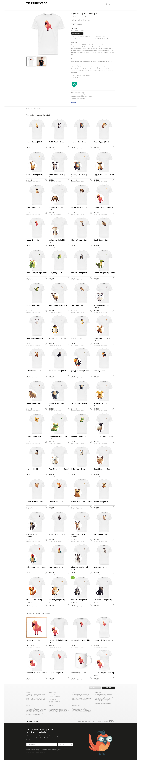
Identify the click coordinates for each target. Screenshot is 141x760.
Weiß (73, 24)
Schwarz (79, 24)
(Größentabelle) (86, 17)
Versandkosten (81, 30)
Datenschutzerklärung (40, 752)
